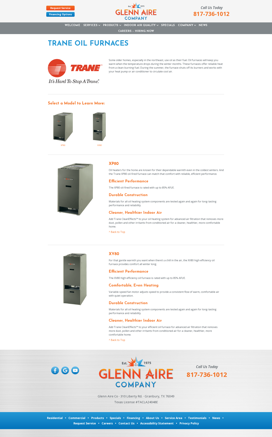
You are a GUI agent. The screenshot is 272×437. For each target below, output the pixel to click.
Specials (168, 25)
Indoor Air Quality (140, 25)
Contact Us (126, 423)
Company (185, 25)
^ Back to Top (117, 232)
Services (90, 25)
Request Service (84, 423)
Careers (107, 423)
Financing (133, 418)
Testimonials (197, 418)
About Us (152, 418)
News (203, 25)
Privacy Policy (189, 423)
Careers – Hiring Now (136, 31)
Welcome (72, 25)
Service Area (173, 418)
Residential (55, 418)
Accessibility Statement (157, 423)
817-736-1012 (207, 374)
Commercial (76, 418)
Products (110, 25)
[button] (99, 25)
